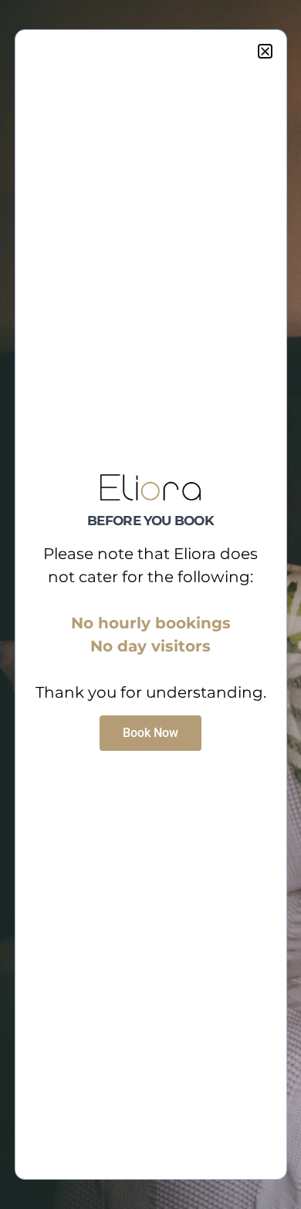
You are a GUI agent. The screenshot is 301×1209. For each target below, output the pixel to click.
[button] (265, 51)
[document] (150, 604)
